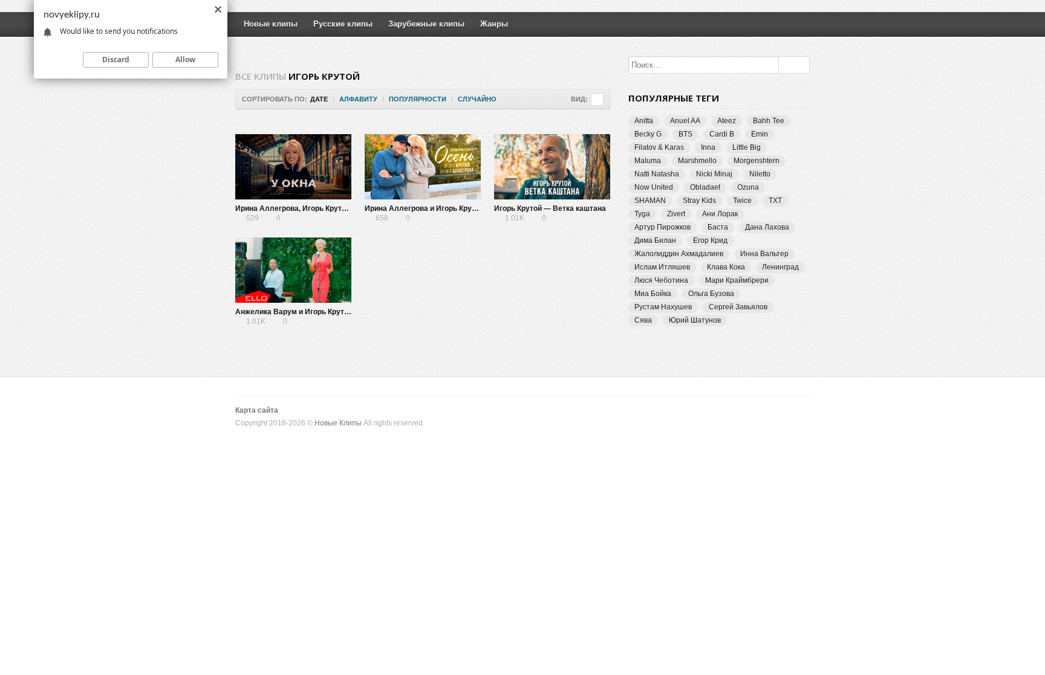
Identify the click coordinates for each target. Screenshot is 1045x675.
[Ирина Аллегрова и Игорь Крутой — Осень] (422, 167)
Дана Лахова (767, 227)
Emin (759, 134)
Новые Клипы (338, 423)
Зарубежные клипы (426, 23)
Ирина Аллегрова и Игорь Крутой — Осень (441, 208)
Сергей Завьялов (738, 307)
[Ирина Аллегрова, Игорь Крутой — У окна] (293, 167)
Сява (643, 320)
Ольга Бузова (711, 293)
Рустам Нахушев (663, 307)
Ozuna (748, 187)
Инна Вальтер (764, 254)
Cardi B (721, 134)
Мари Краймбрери (737, 280)
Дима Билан (655, 240)
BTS (685, 134)
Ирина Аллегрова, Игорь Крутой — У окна (309, 208)
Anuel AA (685, 121)
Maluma (647, 161)
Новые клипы (271, 23)
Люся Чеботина (661, 280)
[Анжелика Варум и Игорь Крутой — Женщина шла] (293, 270)
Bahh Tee (768, 121)
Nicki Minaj (714, 174)
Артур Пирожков (662, 227)
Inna (708, 147)
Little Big (746, 147)
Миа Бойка (652, 293)
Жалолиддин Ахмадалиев (678, 254)
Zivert (676, 214)
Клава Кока (726, 267)
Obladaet (705, 187)
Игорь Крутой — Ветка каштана (550, 208)
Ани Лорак (720, 214)
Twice (742, 200)
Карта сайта (256, 410)
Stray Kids (699, 200)
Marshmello (697, 161)
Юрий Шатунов (695, 320)
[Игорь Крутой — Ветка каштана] (552, 167)
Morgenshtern (757, 161)
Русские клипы (343, 23)
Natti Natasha (656, 174)
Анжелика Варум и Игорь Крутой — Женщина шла (324, 312)
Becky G (648, 134)
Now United (653, 187)
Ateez (726, 121)
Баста (718, 227)
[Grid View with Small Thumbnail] (597, 99)
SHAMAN (650, 200)
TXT (775, 200)
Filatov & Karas (659, 147)
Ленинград (780, 267)
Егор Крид (710, 240)
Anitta (643, 121)
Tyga (642, 214)
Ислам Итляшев (662, 267)
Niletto (759, 174)
